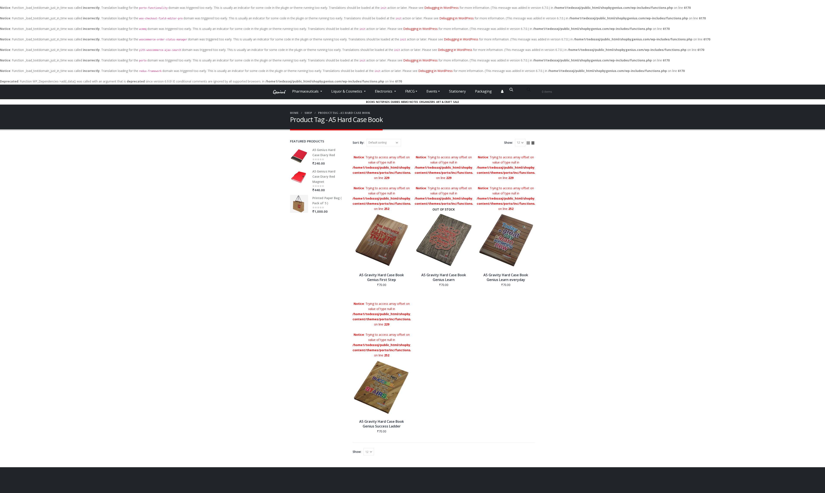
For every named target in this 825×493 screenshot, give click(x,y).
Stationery (457, 91)
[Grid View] (528, 142)
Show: (508, 142)
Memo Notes (409, 102)
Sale (456, 102)
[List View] (533, 142)
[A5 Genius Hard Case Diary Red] (299, 156)
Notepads (383, 102)
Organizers (427, 102)
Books (370, 102)
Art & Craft (444, 102)
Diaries (395, 102)
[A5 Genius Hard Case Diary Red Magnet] (299, 177)
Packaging (483, 91)
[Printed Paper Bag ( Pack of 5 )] (299, 204)
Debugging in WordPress (441, 8)
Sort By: (358, 142)
